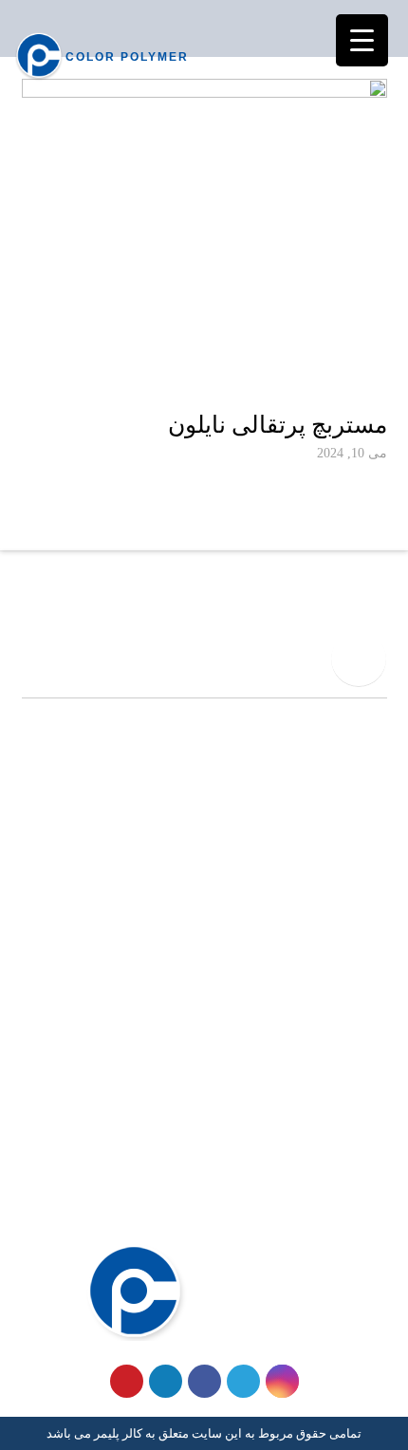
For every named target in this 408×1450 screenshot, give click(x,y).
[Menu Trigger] (362, 40)
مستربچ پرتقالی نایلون (277, 424)
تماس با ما (356, 1208)
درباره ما (361, 1177)
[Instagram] (282, 1381)
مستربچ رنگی (347, 976)
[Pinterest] (126, 1381)
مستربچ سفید (346, 945)
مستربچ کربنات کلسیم (321, 1038)
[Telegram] (243, 1381)
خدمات (366, 1146)
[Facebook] (204, 1381)
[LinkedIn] (165, 1381)
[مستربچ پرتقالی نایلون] (204, 239)
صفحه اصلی (350, 1116)
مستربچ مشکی (342, 1006)
